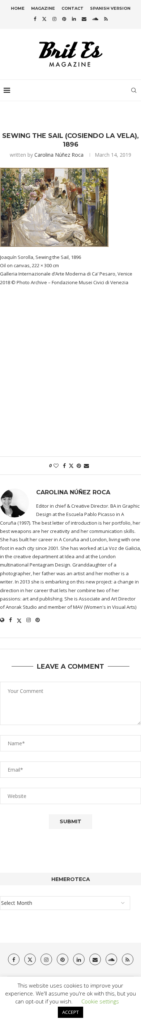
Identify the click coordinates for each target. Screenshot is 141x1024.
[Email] (84, 19)
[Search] (133, 90)
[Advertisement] (70, 375)
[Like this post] (56, 465)
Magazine (43, 8)
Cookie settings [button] (100, 1001)
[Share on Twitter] (71, 465)
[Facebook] (35, 19)
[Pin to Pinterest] (79, 465)
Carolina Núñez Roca (59, 154)
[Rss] (106, 19)
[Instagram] (54, 19)
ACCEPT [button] (70, 1012)
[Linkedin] (74, 19)
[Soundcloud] (95, 19)
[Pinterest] (64, 19)
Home (18, 8)
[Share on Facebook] (64, 465)
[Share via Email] (86, 465)
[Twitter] (44, 19)
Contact (72, 8)
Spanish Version (110, 8)
